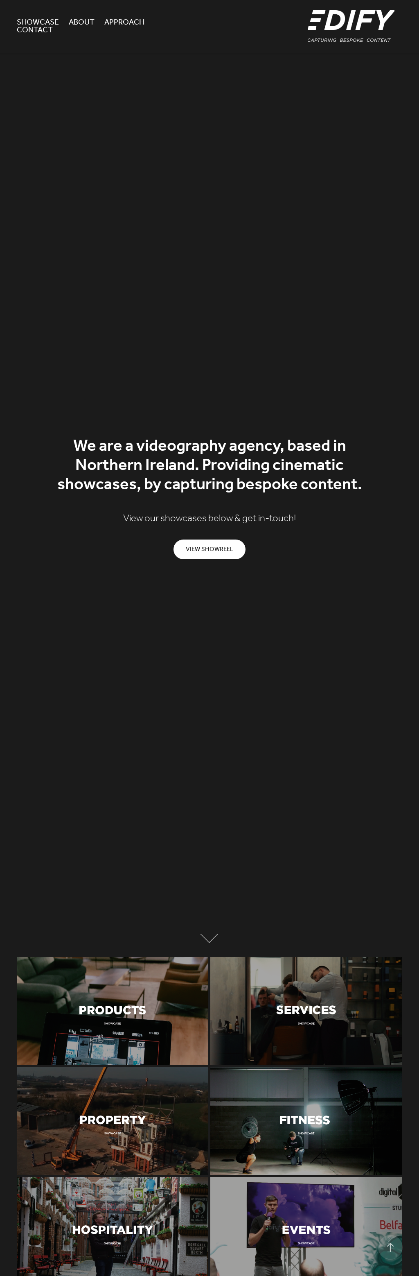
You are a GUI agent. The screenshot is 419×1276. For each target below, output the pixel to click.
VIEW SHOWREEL (209, 549)
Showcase (38, 22)
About (82, 22)
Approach (124, 22)
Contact (35, 30)
